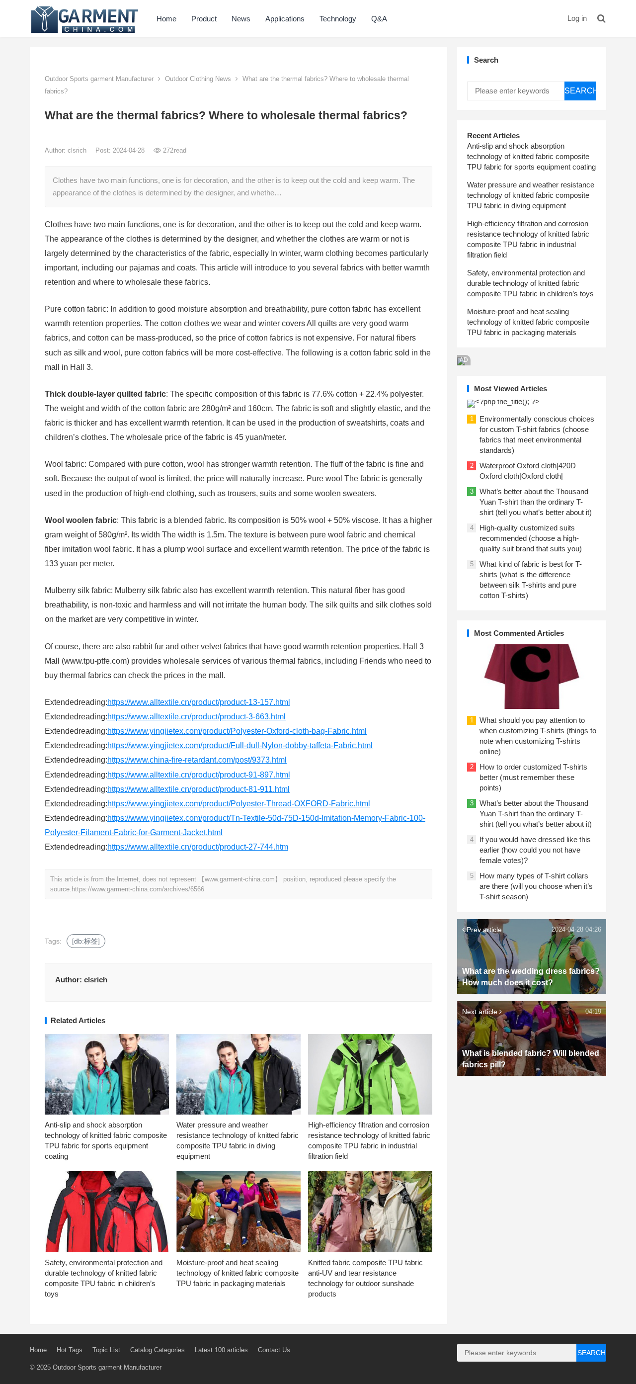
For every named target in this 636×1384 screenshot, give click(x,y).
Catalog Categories (157, 1350)
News (241, 18)
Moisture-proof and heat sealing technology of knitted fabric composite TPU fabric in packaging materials (237, 1273)
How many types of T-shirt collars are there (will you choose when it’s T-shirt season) (536, 886)
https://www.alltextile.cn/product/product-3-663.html (196, 716)
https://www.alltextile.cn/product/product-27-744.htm (197, 847)
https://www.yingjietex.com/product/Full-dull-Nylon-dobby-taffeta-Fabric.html (240, 745)
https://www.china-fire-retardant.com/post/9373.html (197, 760)
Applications (285, 18)
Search (580, 90)
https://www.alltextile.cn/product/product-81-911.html (198, 789)
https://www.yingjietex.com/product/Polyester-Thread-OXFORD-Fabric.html (238, 803)
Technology (337, 18)
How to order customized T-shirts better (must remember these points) (533, 777)
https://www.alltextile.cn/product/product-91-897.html (198, 775)
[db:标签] (86, 941)
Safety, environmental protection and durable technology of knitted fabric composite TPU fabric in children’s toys (530, 283)
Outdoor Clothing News (198, 79)
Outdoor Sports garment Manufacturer (99, 79)
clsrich (78, 150)
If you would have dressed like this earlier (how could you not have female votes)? (535, 850)
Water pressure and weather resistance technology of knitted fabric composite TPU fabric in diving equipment (530, 195)
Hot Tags (69, 1350)
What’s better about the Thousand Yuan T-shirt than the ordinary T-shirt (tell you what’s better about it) (535, 502)
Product (204, 18)
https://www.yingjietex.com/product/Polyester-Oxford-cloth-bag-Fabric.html (237, 731)
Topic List (106, 1350)
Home (166, 18)
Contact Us (274, 1350)
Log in (577, 18)
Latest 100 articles (221, 1350)
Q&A (379, 18)
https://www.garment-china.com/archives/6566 (138, 889)
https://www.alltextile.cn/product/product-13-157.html (198, 702)
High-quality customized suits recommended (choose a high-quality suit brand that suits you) (530, 538)
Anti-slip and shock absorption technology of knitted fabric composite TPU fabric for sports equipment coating (531, 156)
